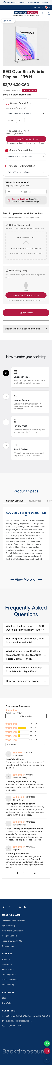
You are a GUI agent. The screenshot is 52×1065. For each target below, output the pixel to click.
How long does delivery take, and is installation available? (26, 640)
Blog (4, 998)
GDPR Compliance (10, 979)
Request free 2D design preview (26, 295)
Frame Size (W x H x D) (16, 108)
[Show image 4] (24, 59)
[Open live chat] (47, 1060)
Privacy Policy (8, 984)
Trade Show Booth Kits (12, 941)
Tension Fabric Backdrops (13, 920)
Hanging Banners (9, 936)
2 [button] (23, 873)
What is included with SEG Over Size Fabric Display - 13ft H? (26, 669)
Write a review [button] (26, 716)
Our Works (6, 1003)
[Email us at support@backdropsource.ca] (47, 1051)
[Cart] (49, 13)
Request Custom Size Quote (26, 139)
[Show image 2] (20, 59)
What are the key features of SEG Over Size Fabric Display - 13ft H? (26, 628)
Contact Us (7, 964)
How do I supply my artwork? (26, 681)
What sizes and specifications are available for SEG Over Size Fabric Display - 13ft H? (26, 655)
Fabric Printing (8, 926)
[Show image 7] (31, 59)
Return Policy (8, 969)
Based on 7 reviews (13, 713)
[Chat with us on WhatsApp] (47, 1043)
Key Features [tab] (35, 501)
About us (6, 959)
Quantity (11, 120)
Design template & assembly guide (26, 328)
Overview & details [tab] (14, 501)
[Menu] (3, 14)
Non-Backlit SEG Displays (13, 931)
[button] (26, 242)
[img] (19, 752)
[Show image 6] (29, 59)
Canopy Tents (8, 946)
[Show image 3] (22, 59)
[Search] (35, 7)
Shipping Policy (9, 974)
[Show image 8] (33, 59)
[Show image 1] (18, 59)
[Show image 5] (27, 59)
